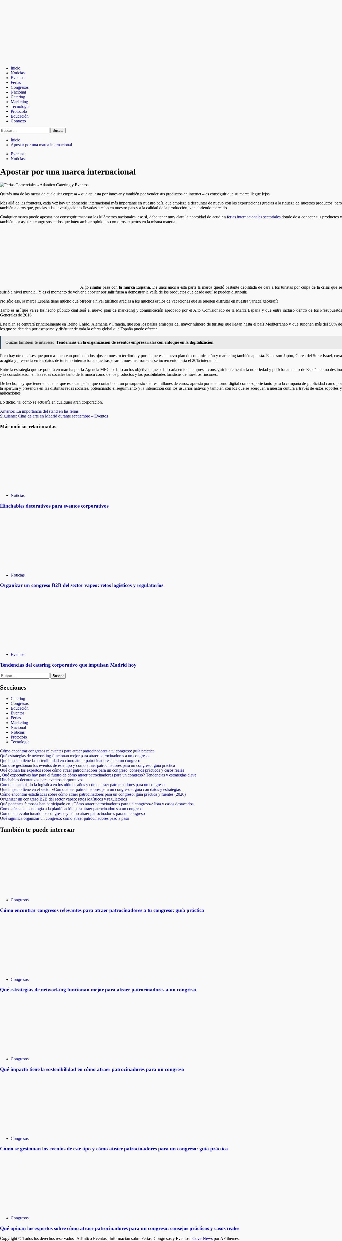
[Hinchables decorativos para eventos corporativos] (40, 486)
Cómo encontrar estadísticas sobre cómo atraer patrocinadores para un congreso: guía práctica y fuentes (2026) (93, 794)
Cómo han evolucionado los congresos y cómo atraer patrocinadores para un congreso (72, 813)
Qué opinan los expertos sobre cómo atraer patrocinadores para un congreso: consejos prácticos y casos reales (92, 770)
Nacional (18, 92)
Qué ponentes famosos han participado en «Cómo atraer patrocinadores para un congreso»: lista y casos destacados (96, 804)
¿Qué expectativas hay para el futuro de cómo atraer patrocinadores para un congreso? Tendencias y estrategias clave (98, 775)
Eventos (17, 77)
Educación (20, 116)
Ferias (16, 82)
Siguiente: (54, 416)
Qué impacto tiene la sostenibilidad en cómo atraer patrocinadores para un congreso (70, 760)
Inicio (15, 68)
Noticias (18, 73)
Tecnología (20, 106)
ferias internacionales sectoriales (254, 217)
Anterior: (39, 411)
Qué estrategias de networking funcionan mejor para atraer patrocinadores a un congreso (74, 755)
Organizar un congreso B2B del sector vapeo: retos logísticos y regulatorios (81, 585)
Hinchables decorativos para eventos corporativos (54, 506)
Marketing (19, 101)
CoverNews (202, 1238)
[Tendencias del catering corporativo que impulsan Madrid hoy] (40, 645)
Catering (18, 97)
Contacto (18, 121)
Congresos (20, 87)
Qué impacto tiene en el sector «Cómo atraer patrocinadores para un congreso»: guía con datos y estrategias (90, 789)
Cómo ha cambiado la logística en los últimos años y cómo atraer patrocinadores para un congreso (82, 784)
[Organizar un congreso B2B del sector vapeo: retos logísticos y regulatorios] (40, 566)
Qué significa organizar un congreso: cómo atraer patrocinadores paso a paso (64, 818)
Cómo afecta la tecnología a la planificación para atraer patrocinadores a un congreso (71, 808)
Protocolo (19, 111)
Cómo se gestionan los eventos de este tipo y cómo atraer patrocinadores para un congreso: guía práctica (87, 765)
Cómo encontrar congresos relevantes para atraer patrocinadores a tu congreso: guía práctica (77, 751)
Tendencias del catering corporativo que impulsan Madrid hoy (68, 665)
